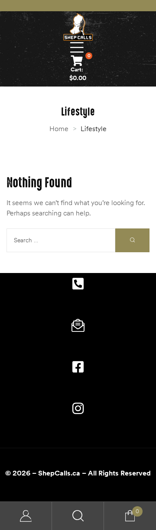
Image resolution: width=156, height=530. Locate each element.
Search (78, 516)
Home (58, 128)
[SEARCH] (132, 240)
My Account (26, 516)
